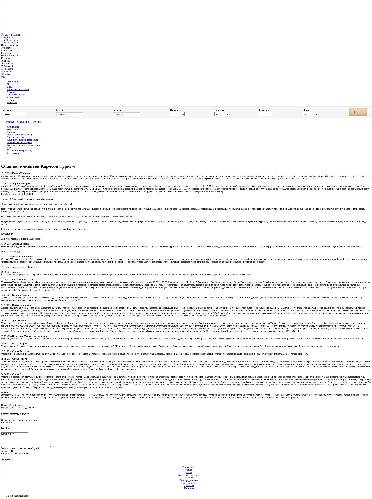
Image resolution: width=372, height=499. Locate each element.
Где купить (6, 53)
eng (3, 76)
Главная (10, 122)
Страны (11, 92)
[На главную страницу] (1, 122)
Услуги (10, 84)
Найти (358, 112)
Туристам (11, 100)
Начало (4, 407)
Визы (9, 87)
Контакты (12, 102)
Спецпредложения (16, 94)
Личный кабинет (9, 42)
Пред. (13, 407)
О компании (13, 81)
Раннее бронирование (18, 89)
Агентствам (13, 97)
